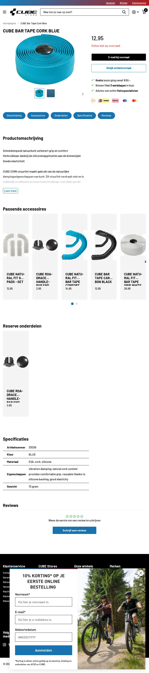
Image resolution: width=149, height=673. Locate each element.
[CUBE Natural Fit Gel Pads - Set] (16, 245)
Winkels (123, 3)
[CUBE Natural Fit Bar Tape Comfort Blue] (74, 245)
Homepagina (9, 23)
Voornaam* (22, 594)
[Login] (135, 12)
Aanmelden (43, 650)
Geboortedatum (25, 630)
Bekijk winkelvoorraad (118, 68)
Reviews (106, 115)
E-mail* (20, 612)
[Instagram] (4, 644)
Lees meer (10, 190)
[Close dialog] (141, 573)
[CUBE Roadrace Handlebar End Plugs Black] (45, 245)
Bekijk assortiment (5, 12)
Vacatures (110, 3)
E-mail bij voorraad (118, 57)
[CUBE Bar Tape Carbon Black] (104, 245)
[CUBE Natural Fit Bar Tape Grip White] (133, 245)
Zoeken (124, 12)
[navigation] (39, 93)
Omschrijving (14, 115)
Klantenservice (139, 3)
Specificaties (84, 115)
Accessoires (38, 115)
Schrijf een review (74, 530)
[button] (145, 262)
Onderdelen (61, 115)
